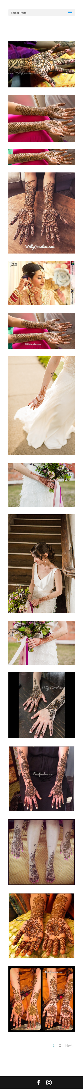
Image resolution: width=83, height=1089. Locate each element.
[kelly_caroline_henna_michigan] (41, 453)
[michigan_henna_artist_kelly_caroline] (41, 611)
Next (69, 1045)
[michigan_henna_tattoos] (41, 663)
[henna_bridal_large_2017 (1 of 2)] (41, 140)
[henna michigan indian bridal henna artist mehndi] (41, 303)
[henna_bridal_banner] (41, 163)
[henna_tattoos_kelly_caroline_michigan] (41, 505)
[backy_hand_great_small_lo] (41, 85)
